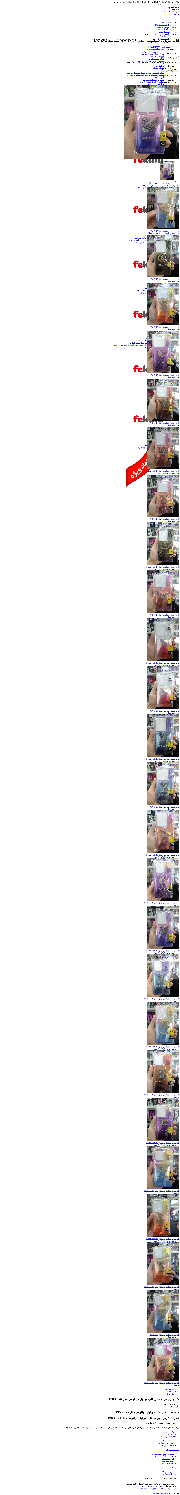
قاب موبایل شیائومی (156, 49)
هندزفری (153, 59)
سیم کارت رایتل (144, 340)
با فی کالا (175, 1467)
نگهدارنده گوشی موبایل (155, 73)
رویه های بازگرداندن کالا (164, 1456)
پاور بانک (153, 56)
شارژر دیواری (158, 52)
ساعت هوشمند (163, 27)
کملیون (167, 47)
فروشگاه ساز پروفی (158, 1493)
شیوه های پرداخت (167, 1445)
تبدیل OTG (160, 84)
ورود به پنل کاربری (171, 9)
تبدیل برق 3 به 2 (158, 82)
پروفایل (176, 14)
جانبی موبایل (164, 22)
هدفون (161, 63)
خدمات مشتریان (172, 1450)
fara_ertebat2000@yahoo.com (151, 1489)
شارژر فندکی (159, 54)
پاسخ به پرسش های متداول (163, 1454)
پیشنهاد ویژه (164, 36)
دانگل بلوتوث (159, 80)
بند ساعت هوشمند (141, 238)
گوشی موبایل (159, 185)
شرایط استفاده (168, 1459)
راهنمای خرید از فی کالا (169, 1436)
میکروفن (152, 70)
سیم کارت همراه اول (138, 343)
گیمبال (155, 77)
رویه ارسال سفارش (166, 1443)
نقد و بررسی (169, 1389)
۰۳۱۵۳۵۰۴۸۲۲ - (155, 1486)
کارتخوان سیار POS (140, 290)
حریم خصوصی (168, 1461)
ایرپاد (162, 66)
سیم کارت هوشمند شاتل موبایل (125, 345)
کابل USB (160, 47)
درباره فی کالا (168, 1474)
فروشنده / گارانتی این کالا (169, 71)
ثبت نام (161, 12)
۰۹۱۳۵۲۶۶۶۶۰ (141, 1486)
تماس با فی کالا (168, 1472)
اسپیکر (155, 68)
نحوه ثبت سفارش (167, 1441)
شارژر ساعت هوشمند (137, 240)
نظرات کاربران (168, 1394)
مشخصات (170, 1391)
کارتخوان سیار (163, 29)
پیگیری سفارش (168, 1463)
